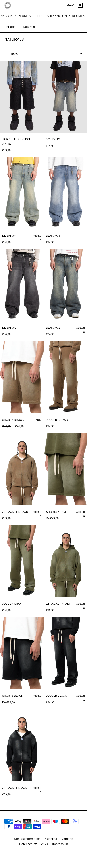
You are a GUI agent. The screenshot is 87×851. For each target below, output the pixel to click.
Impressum (60, 844)
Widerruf (51, 838)
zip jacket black (14, 787)
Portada (10, 26)
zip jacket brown (15, 511)
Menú (70, 5)
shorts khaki (56, 511)
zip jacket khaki (58, 603)
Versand (67, 838)
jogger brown (57, 419)
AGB (44, 844)
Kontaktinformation (27, 838)
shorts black (12, 695)
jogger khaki (12, 603)
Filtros (11, 53)
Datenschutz (28, 844)
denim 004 (9, 235)
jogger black (56, 695)
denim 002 (9, 327)
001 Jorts (53, 139)
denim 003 (53, 235)
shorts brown (13, 419)
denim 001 (53, 327)
